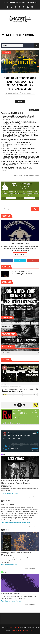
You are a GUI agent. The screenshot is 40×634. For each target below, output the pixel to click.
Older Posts (34, 110)
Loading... (4, 170)
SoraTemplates (14, 627)
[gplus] (15, 7)
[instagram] (31, 7)
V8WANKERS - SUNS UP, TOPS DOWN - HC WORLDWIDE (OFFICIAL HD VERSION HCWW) (17, 143)
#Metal (34, 323)
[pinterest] (19, 7)
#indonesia (6, 326)
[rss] (23, 7)
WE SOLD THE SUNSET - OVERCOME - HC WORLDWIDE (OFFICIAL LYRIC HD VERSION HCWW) (21, 158)
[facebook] (7, 7)
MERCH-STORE (25, 627)
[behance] (27, 7)
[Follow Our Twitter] (20, 260)
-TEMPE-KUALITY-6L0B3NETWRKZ (22, 631)
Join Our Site (20, 254)
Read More (20, 101)
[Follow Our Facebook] (7, 260)
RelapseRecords (5, 386)
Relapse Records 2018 (15, 386)
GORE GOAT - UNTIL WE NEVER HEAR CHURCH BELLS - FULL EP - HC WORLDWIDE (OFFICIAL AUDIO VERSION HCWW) (21, 163)
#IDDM (26, 323)
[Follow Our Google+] (33, 260)
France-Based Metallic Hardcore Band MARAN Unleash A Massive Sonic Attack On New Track (18, 117)
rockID (7, 52)
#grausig (18, 323)
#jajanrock (7, 323)
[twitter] (11, 7)
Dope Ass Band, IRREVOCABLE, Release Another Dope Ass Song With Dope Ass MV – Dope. (21, 127)
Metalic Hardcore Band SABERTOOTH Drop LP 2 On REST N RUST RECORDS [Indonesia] (20, 131)
